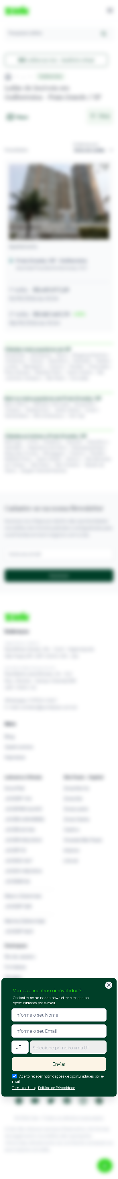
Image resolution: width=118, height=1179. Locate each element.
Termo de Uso (23, 1087)
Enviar (59, 1064)
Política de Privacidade (56, 1087)
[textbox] (68, 1047)
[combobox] (68, 1047)
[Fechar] (108, 985)
